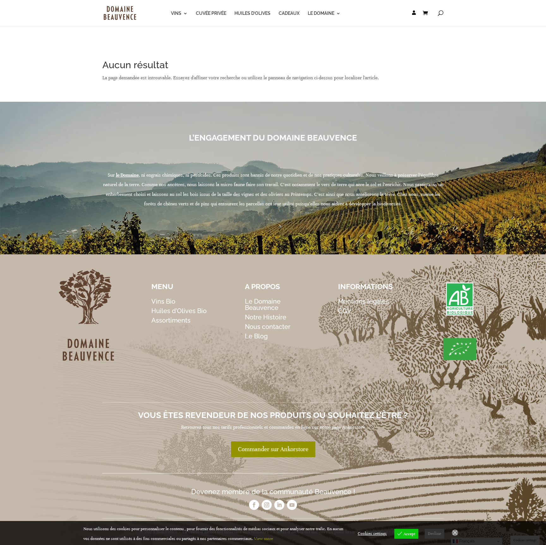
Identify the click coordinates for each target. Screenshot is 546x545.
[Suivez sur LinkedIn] (279, 505)
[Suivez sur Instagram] (267, 505)
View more (263, 538)
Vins (176, 13)
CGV (344, 311)
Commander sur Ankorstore (273, 449)
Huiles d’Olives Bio (179, 311)
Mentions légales (363, 301)
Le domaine (321, 13)
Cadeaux (289, 13)
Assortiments (171, 320)
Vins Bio (163, 301)
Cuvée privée (211, 13)
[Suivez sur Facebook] (254, 505)
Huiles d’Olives (252, 13)
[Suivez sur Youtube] (292, 505)
